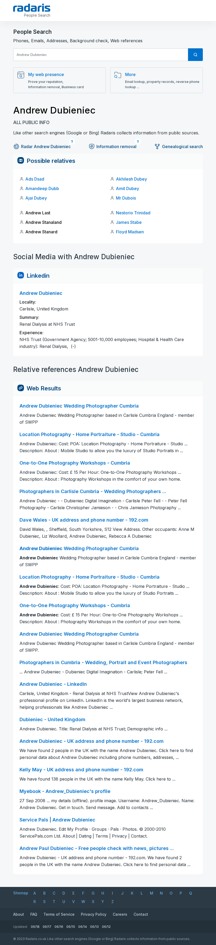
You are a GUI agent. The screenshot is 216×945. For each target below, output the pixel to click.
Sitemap (20, 893)
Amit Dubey (127, 188)
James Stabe (129, 222)
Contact (141, 914)
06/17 (47, 927)
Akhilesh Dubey (131, 179)
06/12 (106, 927)
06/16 (59, 927)
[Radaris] (31, 8)
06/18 (35, 927)
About (18, 914)
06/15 (70, 927)
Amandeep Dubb (42, 188)
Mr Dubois (126, 198)
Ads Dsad (34, 179)
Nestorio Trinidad (133, 212)
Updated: (20, 927)
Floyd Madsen (130, 231)
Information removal (116, 146)
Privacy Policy (93, 914)
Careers (120, 914)
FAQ (33, 914)
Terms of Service (59, 914)
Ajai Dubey (36, 198)
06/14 (82, 927)
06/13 (94, 927)
